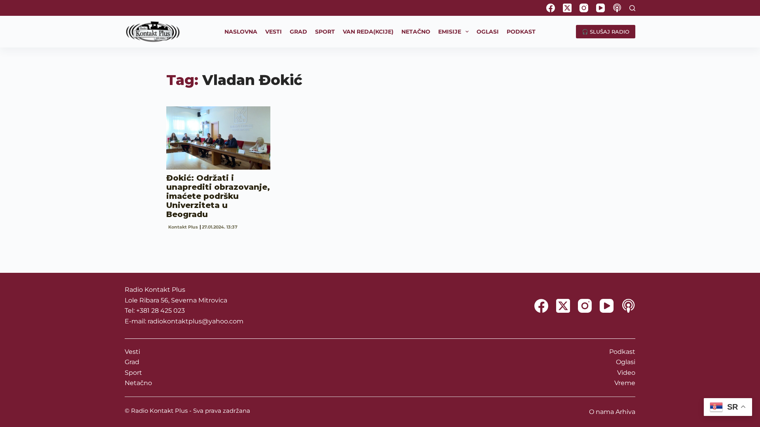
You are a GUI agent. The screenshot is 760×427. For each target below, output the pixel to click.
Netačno (138, 383)
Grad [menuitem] (298, 31)
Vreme (624, 383)
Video (626, 372)
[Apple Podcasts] (617, 8)
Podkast (622, 351)
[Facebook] (550, 8)
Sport (133, 372)
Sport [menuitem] (325, 31)
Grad (132, 362)
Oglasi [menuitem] (488, 31)
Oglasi (625, 362)
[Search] (632, 8)
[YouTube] (600, 8)
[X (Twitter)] (567, 8)
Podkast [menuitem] (521, 31)
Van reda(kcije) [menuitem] (368, 31)
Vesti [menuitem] (273, 31)
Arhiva (625, 412)
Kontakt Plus (183, 227)
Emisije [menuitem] (449, 31)
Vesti (132, 351)
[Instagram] (584, 8)
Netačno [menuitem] (415, 31)
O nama (601, 412)
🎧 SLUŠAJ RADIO (605, 31)
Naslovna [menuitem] (240, 31)
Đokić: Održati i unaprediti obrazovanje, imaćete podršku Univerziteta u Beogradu (218, 196)
